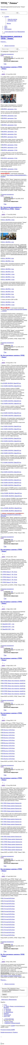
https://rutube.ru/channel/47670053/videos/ (11, 975)
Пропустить (4, 9)
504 (12, 57)
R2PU (2, 55)
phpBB (12, 1025)
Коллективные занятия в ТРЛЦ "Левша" (11, 37)
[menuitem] (12, 19)
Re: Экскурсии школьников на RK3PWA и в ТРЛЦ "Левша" (11, 208)
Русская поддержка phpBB (8, 1029)
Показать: (4, 988)
